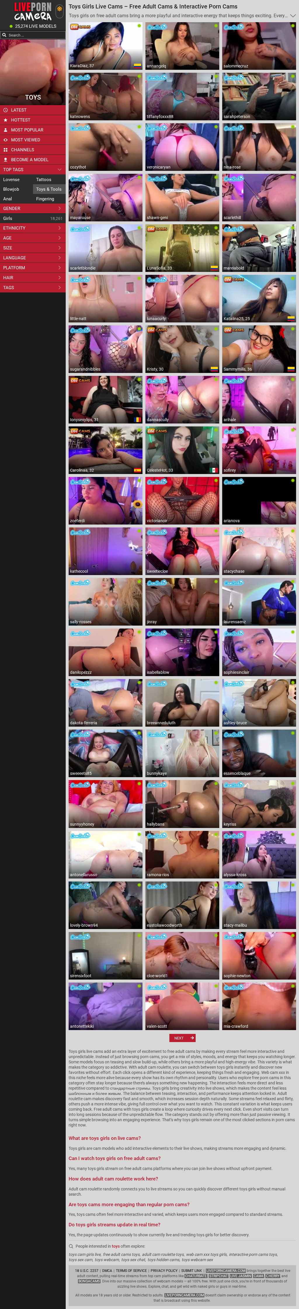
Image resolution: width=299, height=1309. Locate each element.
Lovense (11, 179)
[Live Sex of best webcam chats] (33, 20)
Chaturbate (196, 1276)
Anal (7, 199)
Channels (22, 149)
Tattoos (43, 179)
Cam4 (258, 1276)
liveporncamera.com (184, 1295)
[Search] (4, 35)
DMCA (107, 1271)
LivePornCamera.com (225, 1271)
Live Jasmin (240, 1276)
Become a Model (29, 159)
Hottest (20, 120)
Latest (19, 110)
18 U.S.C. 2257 (86, 1271)
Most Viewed (25, 140)
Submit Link (191, 1271)
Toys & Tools (49, 189)
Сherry (272, 1276)
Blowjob (11, 189)
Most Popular (27, 130)
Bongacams (89, 1281)
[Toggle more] (293, 15)
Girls (7, 218)
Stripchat (218, 1276)
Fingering (45, 199)
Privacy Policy (164, 1271)
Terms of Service (131, 1271)
